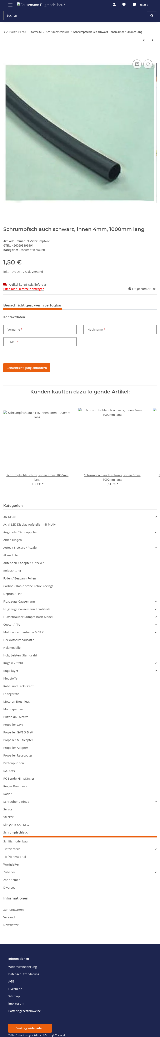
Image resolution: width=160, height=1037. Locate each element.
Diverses (9, 887)
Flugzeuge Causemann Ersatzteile (26, 609)
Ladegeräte (11, 694)
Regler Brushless (15, 786)
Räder (7, 794)
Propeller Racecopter (17, 755)
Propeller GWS (13, 725)
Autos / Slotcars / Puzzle (20, 548)
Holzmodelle (12, 648)
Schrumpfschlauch (32, 250)
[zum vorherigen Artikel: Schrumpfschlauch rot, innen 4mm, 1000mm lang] (144, 40)
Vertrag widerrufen (30, 1028)
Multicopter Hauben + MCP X (23, 632)
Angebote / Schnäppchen (21, 532)
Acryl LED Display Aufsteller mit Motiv (29, 524)
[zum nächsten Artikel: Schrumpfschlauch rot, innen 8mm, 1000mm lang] (152, 40)
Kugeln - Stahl (13, 663)
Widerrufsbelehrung (22, 967)
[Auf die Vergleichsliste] (137, 64)
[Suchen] (152, 15)
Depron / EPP (12, 594)
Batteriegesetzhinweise (24, 1011)
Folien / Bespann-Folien (19, 578)
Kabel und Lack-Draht (18, 686)
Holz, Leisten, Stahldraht (20, 655)
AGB (11, 981)
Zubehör (9, 872)
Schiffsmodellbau (15, 841)
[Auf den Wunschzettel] (147, 64)
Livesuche (15, 989)
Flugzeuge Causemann (19, 601)
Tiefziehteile (11, 849)
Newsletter (11, 925)
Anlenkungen (12, 540)
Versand (37, 272)
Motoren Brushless (16, 701)
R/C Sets (9, 771)
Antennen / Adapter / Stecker (23, 563)
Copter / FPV (11, 624)
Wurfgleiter (11, 864)
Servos (7, 809)
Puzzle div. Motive (15, 717)
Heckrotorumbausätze (18, 640)
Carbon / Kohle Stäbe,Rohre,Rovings (28, 586)
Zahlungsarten (13, 910)
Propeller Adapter (15, 748)
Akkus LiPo (10, 555)
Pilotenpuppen (13, 763)
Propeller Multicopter (18, 740)
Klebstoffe (10, 678)
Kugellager (10, 671)
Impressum (16, 1003)
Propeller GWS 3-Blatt (18, 732)
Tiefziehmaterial (14, 857)
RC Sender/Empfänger (18, 778)
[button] (114, 4)
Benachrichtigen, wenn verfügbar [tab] (32, 305)
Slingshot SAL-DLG (16, 825)
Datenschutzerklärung (23, 974)
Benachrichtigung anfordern (27, 368)
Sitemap (14, 996)
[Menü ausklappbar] (10, 3)
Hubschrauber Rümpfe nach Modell (28, 617)
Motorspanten (13, 709)
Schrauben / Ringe (16, 802)
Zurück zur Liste (16, 32)
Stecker (8, 817)
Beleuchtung (12, 571)
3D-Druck (9, 517)
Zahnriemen (11, 880)
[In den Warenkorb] (6, 54)
